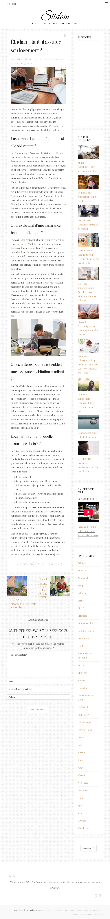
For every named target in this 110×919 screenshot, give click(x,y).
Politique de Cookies (66, 910)
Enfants (81, 665)
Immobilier (83, 714)
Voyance (82, 820)
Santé (80, 798)
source (23, 244)
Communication (85, 623)
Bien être (82, 608)
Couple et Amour (86, 630)
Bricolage (82, 615)
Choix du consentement (93, 914)
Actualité (82, 562)
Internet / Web (85, 729)
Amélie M (18, 59)
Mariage (82, 760)
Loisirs (81, 745)
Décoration (83, 638)
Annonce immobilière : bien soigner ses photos (87, 166)
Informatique (84, 722)
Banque (81, 585)
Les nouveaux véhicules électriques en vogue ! (88, 224)
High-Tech (83, 707)
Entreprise (83, 672)
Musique (82, 775)
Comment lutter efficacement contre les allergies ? (87, 196)
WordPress (83, 828)
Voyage (81, 813)
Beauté (81, 600)
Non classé (83, 782)
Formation (83, 688)
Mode (80, 767)
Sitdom (55, 17)
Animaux (82, 570)
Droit (50, 59)
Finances (82, 680)
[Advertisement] (88, 82)
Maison (57, 59)
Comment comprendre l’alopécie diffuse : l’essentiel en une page (86, 403)
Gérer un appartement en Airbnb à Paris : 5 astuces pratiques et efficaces (87, 292)
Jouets (81, 737)
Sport (80, 805)
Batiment (82, 593)
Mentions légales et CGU (47, 910)
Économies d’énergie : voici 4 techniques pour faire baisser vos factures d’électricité (88, 364)
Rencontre (83, 790)
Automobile (83, 578)
